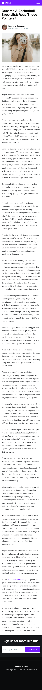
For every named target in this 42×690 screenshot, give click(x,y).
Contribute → (32, 670)
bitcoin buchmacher (16, 579)
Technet (6, 2)
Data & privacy (11, 670)
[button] (38, 3)
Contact (22, 670)
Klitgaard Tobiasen (16, 26)
